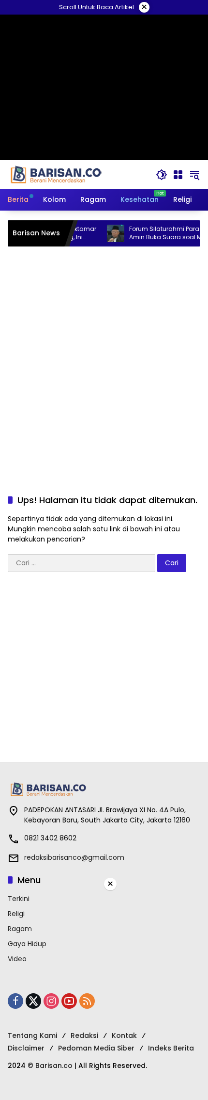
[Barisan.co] (56, 174)
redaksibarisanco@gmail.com (74, 857)
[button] (161, 175)
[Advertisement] (104, 360)
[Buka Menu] (178, 175)
